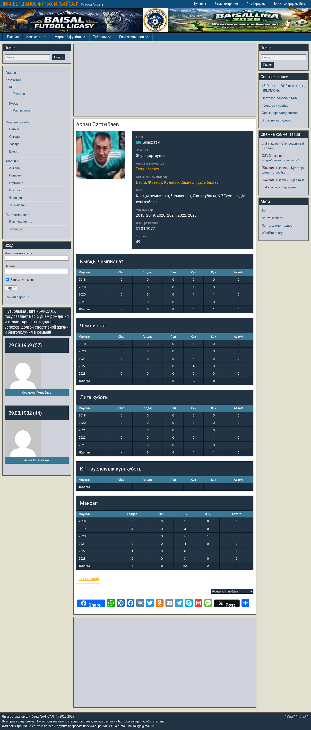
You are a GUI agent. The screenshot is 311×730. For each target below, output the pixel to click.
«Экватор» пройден (276, 105)
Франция (15, 198)
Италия (14, 190)
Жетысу (155, 182)
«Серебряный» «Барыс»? (280, 160)
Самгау (187, 182)
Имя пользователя (18, 253)
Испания (15, 175)
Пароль (10, 266)
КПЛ (12, 87)
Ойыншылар (88, 579)
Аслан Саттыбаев (97, 124)
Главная (13, 37)
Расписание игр (20, 221)
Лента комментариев (277, 225)
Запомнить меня (22, 280)
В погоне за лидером (277, 120)
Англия (14, 168)
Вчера (13, 151)
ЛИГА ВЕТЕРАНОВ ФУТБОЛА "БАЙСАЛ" (39, 4)
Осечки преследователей (280, 113)
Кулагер (171, 182)
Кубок (13, 103)
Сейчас (14, 129)
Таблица (19, 94)
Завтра (14, 144)
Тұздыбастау (147, 169)
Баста (141, 182)
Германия (16, 183)
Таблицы (100, 37)
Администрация (226, 4)
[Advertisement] (165, 80)
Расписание (21, 110)
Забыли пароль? (17, 297)
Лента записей (272, 218)
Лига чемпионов (131, 37)
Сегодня (15, 137)
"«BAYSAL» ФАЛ (297, 717)
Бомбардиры (256, 4)
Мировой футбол (67, 37)
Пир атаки (296, 180)
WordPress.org (272, 233)
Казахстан (34, 37)
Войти (266, 211)
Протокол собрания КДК (279, 98)
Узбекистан (17, 205)
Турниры (200, 4)
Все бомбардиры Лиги (290, 4)
